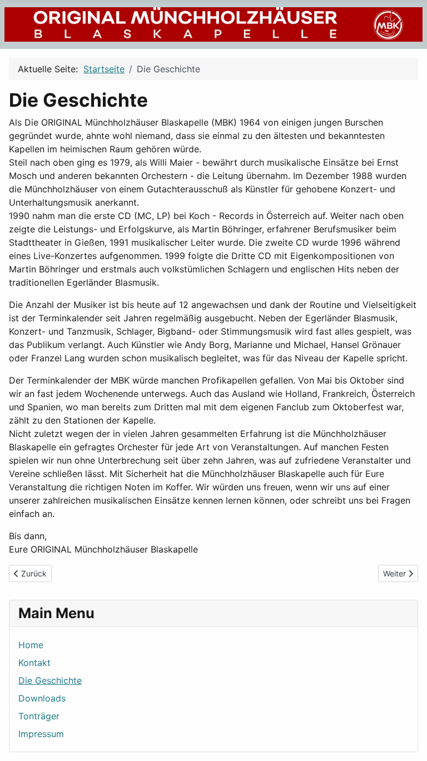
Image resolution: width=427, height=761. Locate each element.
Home (30, 644)
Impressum (41, 733)
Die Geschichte (50, 680)
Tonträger (38, 716)
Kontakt (34, 662)
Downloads (42, 698)
